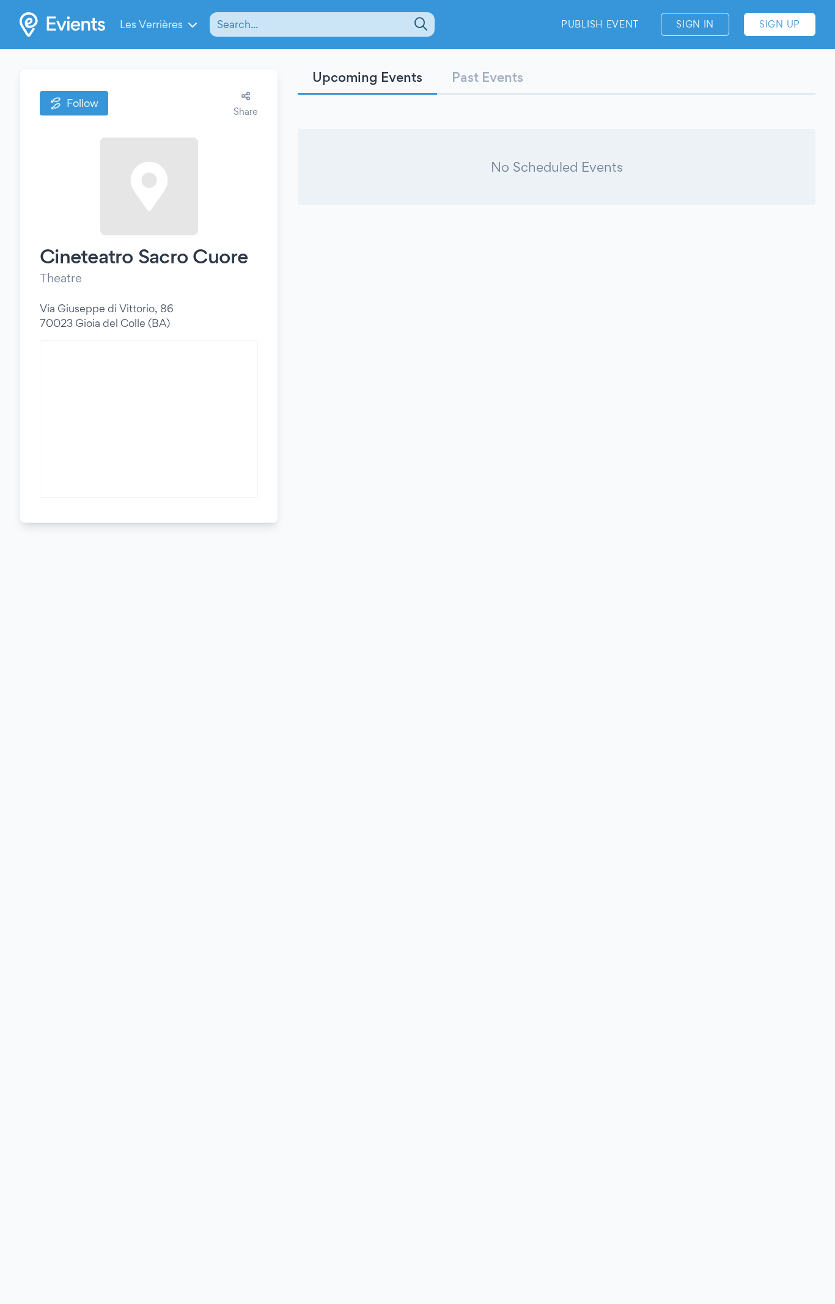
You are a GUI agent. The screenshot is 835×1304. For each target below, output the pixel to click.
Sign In (695, 24)
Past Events (487, 77)
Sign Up (779, 24)
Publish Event (600, 24)
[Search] (420, 24)
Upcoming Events (367, 77)
